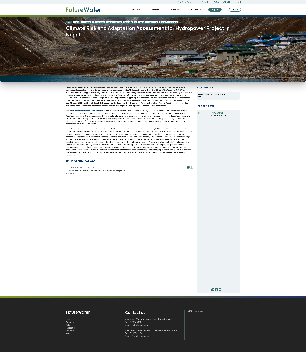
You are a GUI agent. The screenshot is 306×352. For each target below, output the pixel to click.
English (227, 2)
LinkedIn (235, 2)
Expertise (154, 9)
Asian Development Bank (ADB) (216, 94)
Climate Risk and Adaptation (83, 22)
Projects (215, 9)
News (235, 9)
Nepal (69, 22)
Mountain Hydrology (114, 22)
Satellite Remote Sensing (168, 22)
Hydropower (100, 22)
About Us (136, 9)
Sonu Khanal (217, 113)
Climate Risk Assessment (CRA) (87, 110)
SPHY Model (204, 2)
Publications (195, 9)
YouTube (239, 2)
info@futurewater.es (140, 336)
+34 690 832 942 (136, 333)
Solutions (174, 9)
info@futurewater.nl (139, 325)
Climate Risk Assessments (148, 22)
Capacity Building (130, 22)
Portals (216, 2)
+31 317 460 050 (135, 322)
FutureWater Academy (185, 2)
